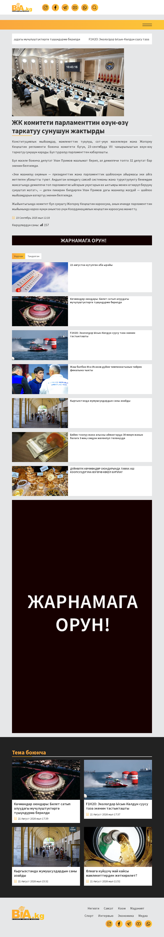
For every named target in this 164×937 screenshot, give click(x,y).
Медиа (143, 916)
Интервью (105, 916)
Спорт (89, 916)
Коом (122, 908)
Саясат (108, 908)
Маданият (137, 908)
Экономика (126, 916)
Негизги (93, 908)
